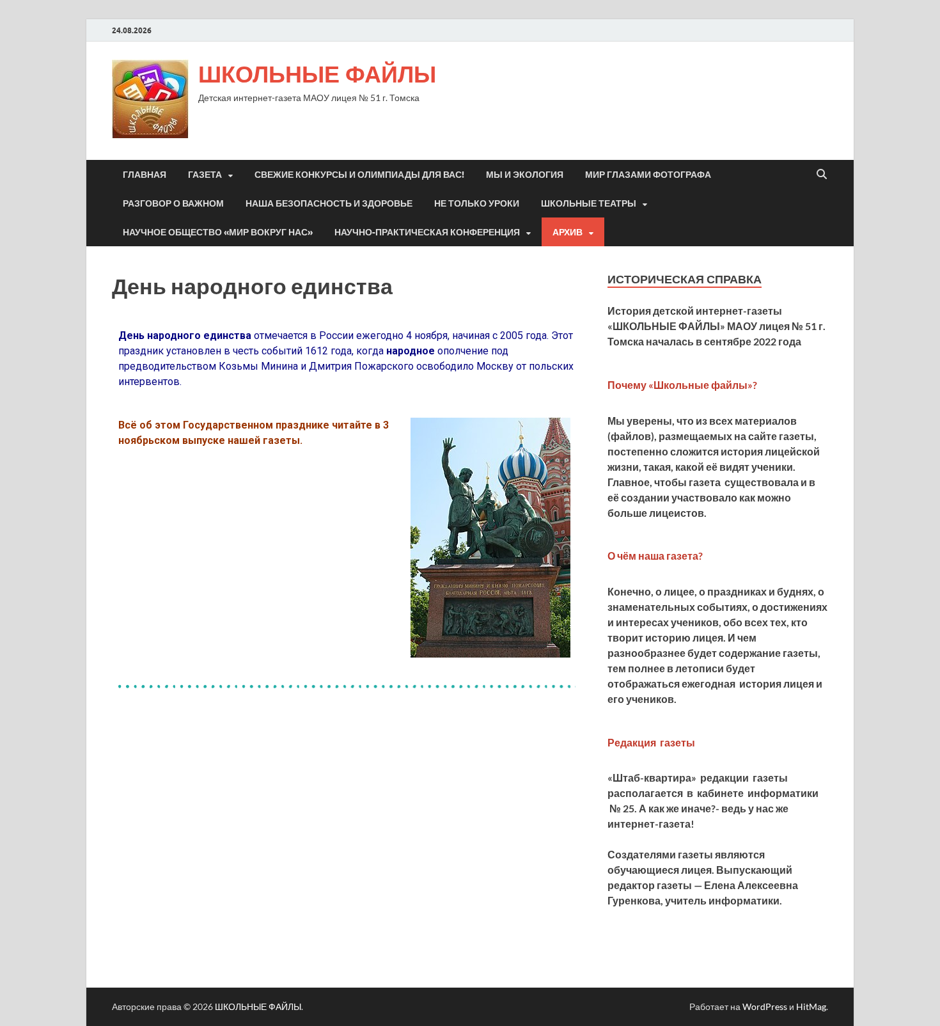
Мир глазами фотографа (648, 175)
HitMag (811, 1006)
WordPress (764, 1006)
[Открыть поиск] (821, 174)
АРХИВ (567, 232)
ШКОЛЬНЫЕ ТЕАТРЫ (588, 203)
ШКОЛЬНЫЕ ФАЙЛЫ (317, 74)
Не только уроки (476, 203)
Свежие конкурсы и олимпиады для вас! (359, 175)
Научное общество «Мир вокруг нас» (218, 232)
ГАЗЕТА (205, 175)
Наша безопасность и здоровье (329, 203)
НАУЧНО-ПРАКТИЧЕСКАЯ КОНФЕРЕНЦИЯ (427, 232)
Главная (144, 175)
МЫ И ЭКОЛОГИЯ (524, 175)
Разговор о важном (173, 203)
